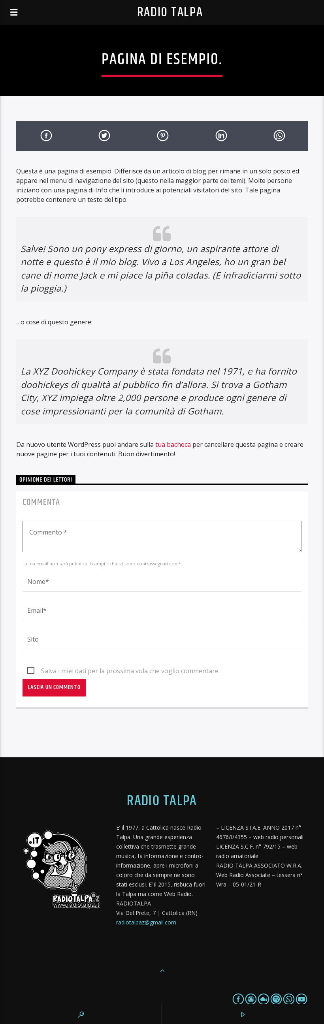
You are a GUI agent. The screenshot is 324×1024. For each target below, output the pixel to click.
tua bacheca (173, 444)
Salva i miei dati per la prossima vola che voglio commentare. (130, 670)
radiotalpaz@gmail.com (146, 922)
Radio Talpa (170, 12)
